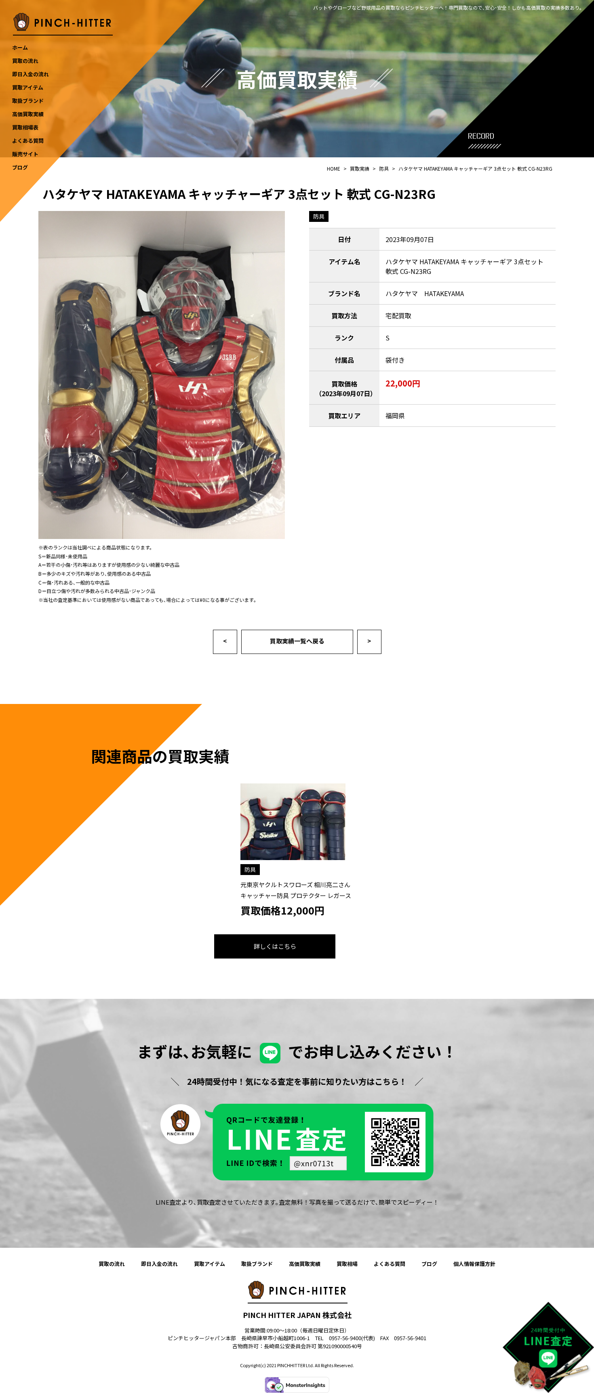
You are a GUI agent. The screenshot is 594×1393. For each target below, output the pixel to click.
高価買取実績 (304, 1264)
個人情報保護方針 (474, 1264)
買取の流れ (112, 1264)
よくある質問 (389, 1264)
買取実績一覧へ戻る (297, 641)
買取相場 (347, 1264)
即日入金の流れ (159, 1264)
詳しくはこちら (275, 946)
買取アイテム (209, 1264)
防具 (318, 216)
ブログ (429, 1264)
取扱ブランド (257, 1264)
